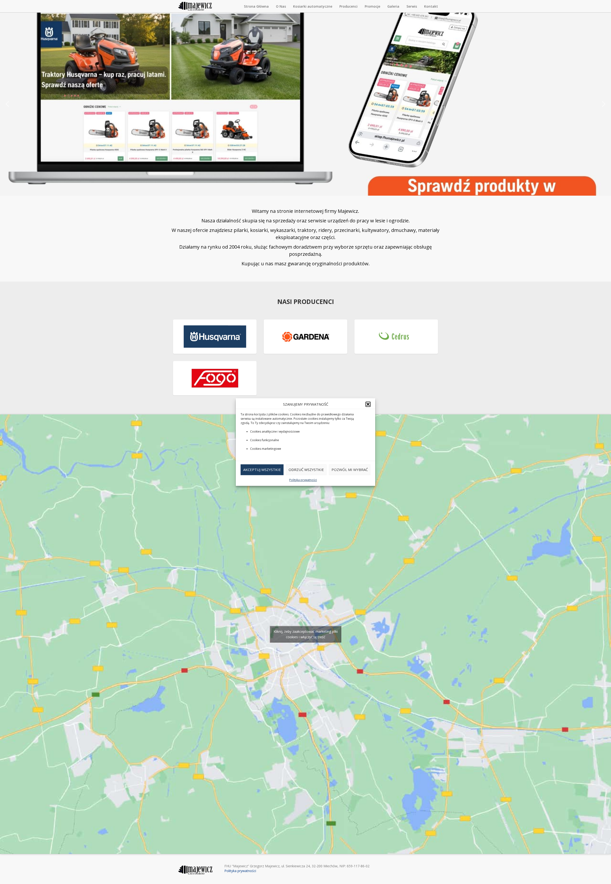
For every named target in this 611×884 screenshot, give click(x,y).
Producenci (348, 6)
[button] (368, 404)
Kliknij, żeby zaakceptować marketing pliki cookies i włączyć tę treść (306, 634)
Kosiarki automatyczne (312, 6)
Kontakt (431, 6)
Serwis (411, 6)
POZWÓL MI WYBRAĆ (350, 469)
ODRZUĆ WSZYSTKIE (306, 469)
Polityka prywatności (303, 480)
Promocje (372, 6)
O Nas (281, 6)
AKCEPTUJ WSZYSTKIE (262, 469)
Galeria (393, 6)
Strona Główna (256, 6)
